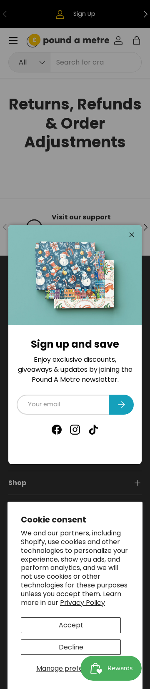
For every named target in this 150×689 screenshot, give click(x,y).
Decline (71, 647)
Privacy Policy (82, 602)
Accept (71, 625)
